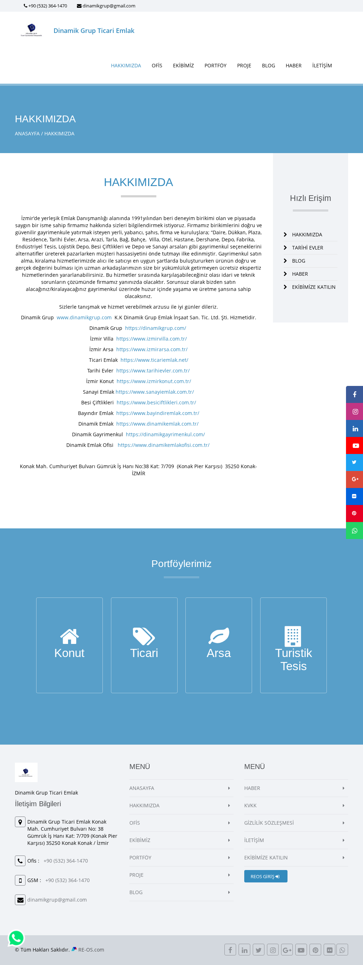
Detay (69, 659)
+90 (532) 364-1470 (47, 5)
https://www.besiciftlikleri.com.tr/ (156, 402)
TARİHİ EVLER (307, 247)
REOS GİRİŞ (263, 876)
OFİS (157, 65)
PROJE (244, 65)
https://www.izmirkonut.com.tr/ (154, 381)
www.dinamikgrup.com (84, 317)
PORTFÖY (216, 65)
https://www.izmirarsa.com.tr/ (152, 349)
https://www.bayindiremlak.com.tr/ (157, 413)
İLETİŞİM (322, 65)
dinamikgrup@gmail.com (109, 5)
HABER (294, 65)
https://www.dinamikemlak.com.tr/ (157, 423)
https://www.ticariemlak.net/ (154, 360)
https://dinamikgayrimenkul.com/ (165, 434)
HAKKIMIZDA (126, 65)
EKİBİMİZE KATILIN (314, 287)
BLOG (268, 65)
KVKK (250, 805)
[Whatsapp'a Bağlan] (16, 937)
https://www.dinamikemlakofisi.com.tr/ (164, 445)
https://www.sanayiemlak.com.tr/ (155, 391)
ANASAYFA (27, 133)
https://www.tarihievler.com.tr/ (153, 370)
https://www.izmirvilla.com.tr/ (151, 338)
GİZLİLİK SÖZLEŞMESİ (269, 822)
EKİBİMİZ (183, 65)
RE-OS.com (91, 949)
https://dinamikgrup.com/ (155, 328)
